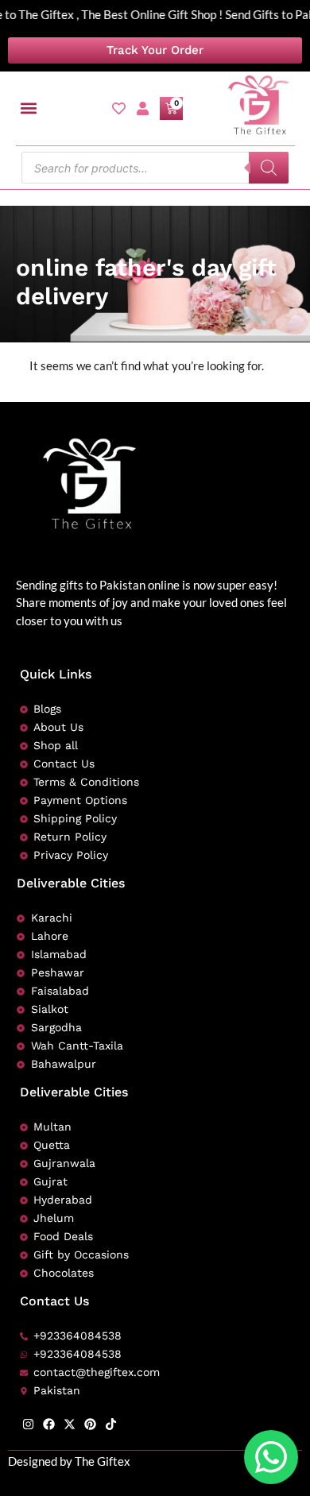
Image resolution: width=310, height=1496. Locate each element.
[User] (142, 108)
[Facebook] (49, 1424)
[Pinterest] (90, 1424)
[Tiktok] (111, 1424)
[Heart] (119, 108)
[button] (29, 108)
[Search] (269, 168)
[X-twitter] (69, 1424)
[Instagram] (28, 1424)
